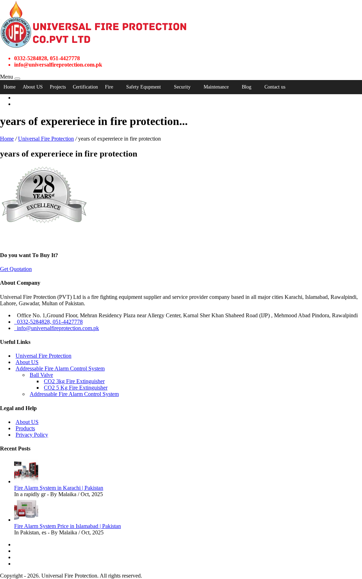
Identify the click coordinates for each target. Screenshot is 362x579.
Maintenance (216, 87)
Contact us (274, 87)
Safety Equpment (143, 87)
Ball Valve (41, 375)
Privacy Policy (32, 435)
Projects (58, 87)
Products (25, 428)
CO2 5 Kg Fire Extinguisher (75, 388)
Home (10, 87)
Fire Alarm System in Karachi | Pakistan (58, 488)
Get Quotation (16, 269)
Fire (109, 87)
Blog (246, 87)
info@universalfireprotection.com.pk (56, 328)
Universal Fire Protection (46, 139)
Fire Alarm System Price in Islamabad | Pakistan (67, 526)
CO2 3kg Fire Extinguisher (74, 381)
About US (33, 87)
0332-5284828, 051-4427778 (48, 322)
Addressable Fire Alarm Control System (60, 368)
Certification (85, 87)
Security (182, 87)
